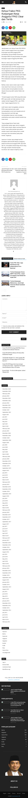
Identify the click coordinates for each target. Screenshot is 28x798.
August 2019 (5, 470)
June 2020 (5, 447)
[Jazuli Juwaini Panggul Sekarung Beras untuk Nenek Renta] (5, 691)
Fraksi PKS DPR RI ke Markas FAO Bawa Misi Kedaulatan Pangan (13, 353)
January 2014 (5, 582)
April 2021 (5, 424)
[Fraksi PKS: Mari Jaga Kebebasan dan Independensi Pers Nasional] (5, 264)
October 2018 (5, 491)
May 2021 (4, 421)
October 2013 (5, 584)
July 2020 (4, 445)
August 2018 (5, 496)
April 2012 (5, 617)
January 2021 (5, 431)
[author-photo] (14, 187)
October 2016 (5, 547)
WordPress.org (6, 669)
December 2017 (6, 514)
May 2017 (4, 531)
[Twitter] (6, 27)
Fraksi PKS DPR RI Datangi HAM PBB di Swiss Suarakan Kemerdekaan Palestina (13, 348)
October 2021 (5, 410)
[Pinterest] (10, 27)
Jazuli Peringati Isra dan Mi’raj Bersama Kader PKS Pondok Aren (8, 170)
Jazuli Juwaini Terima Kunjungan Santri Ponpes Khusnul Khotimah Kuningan (18, 719)
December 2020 (6, 433)
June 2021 (5, 419)
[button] (2, 2)
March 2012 (5, 619)
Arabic (9, 793)
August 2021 (5, 414)
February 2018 (6, 510)
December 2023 (6, 389)
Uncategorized (6, 652)
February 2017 (6, 538)
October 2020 (5, 438)
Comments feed (6, 667)
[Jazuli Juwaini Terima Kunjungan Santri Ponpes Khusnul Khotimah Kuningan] (5, 719)
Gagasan (4, 638)
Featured (4, 636)
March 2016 (5, 563)
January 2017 (5, 540)
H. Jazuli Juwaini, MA (15, 796)
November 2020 (6, 435)
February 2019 (6, 482)
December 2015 (6, 570)
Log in (4, 662)
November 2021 (6, 407)
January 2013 (5, 601)
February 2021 (6, 428)
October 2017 (5, 519)
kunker (4, 643)
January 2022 (5, 403)
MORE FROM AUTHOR (19, 258)
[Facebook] (3, 27)
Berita (7, 5)
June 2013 (5, 594)
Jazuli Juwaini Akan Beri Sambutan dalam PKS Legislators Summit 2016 (20, 171)
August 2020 (5, 442)
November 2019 (6, 463)
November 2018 (6, 489)
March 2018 (5, 507)
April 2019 (5, 477)
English (4, 793)
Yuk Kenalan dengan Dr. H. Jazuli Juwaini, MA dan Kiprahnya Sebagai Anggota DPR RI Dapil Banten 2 (13, 359)
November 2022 (6, 400)
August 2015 (5, 580)
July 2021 (4, 417)
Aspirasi (4, 631)
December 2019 (6, 461)
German (19, 793)
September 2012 (6, 610)
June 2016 (5, 556)
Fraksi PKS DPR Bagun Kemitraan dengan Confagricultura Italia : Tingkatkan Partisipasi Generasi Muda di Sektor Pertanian (13, 365)
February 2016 (6, 566)
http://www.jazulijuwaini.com (14, 191)
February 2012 (6, 622)
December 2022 (6, 398)
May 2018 (4, 503)
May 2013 (4, 596)
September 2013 (6, 587)
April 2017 (5, 533)
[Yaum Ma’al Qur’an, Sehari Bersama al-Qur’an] (5, 712)
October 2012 (5, 608)
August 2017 (5, 524)
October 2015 (5, 575)
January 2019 (5, 484)
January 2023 (5, 396)
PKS (4, 22)
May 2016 (4, 559)
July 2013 (4, 591)
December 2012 (6, 603)
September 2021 (6, 412)
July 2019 (4, 473)
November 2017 (6, 517)
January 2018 (5, 512)
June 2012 (5, 615)
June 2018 (5, 500)
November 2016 (6, 545)
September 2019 (6, 468)
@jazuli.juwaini (14, 680)
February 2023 (6, 393)
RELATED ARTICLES (7, 258)
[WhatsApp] (13, 27)
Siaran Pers (5, 650)
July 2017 (4, 526)
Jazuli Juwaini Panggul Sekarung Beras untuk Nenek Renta (18, 691)
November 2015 (6, 573)
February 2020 (6, 456)
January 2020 (5, 459)
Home (3, 5)
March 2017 (5, 535)
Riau (3, 648)
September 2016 (6, 549)
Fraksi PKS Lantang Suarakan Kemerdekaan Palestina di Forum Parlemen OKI (18, 704)
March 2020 (5, 454)
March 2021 (5, 426)
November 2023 (6, 391)
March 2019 (5, 479)
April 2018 (5, 505)
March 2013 (5, 598)
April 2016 (5, 561)
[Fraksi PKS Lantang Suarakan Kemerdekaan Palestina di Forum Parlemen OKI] (5, 704)
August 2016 (5, 552)
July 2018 (4, 498)
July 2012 (4, 612)
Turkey (23, 793)
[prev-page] (3, 290)
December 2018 (6, 486)
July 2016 (4, 554)
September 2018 (6, 493)
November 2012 (6, 605)
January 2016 (5, 568)
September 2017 (6, 521)
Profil (3, 645)
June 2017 (5, 528)
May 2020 (4, 449)
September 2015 (6, 577)
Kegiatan (4, 641)
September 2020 (6, 440)
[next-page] (5, 290)
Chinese (13, 793)
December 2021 (6, 405)
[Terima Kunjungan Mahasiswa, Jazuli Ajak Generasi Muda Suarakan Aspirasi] (5, 283)
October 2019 (5, 466)
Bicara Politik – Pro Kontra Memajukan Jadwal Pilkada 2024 (13, 371)
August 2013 (5, 589)
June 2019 (5, 475)
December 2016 (6, 542)
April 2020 (5, 452)
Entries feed (5, 664)
